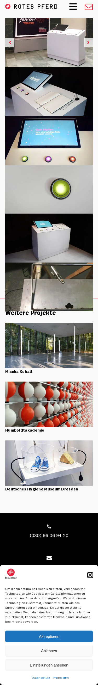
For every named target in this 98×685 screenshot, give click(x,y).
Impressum (61, 678)
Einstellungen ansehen (49, 665)
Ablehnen (49, 651)
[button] (90, 575)
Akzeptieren (49, 636)
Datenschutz (41, 678)
